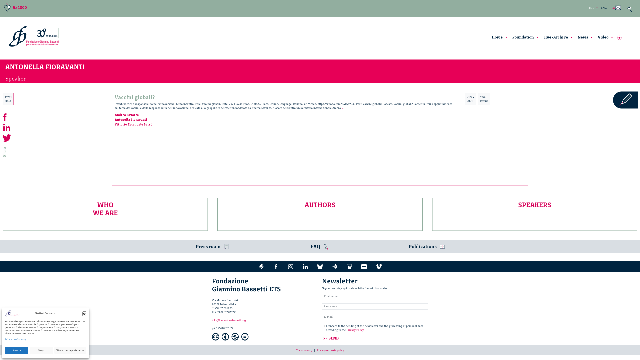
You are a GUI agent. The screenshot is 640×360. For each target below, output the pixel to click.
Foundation (523, 37)
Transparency (304, 350)
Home (497, 37)
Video (603, 37)
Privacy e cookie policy (15, 339)
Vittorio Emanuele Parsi (133, 124)
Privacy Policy (355, 330)
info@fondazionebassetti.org (229, 320)
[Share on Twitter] (7, 137)
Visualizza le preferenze (70, 350)
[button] (84, 313)
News (583, 37)
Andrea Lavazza (127, 115)
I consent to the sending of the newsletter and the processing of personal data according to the (374, 328)
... (343, 108)
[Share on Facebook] (7, 116)
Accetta (16, 350)
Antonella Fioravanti (131, 120)
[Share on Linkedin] (7, 127)
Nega (41, 350)
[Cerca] (629, 9)
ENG (603, 7)
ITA (591, 7)
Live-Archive (556, 37)
